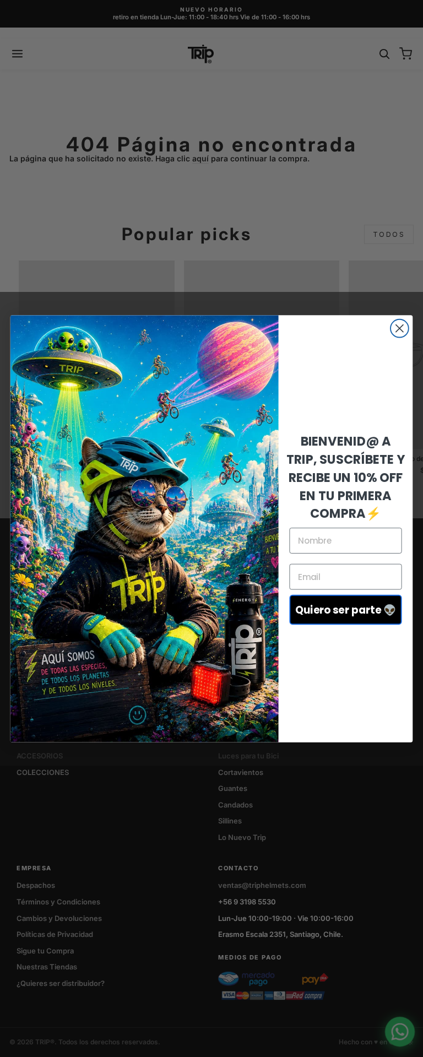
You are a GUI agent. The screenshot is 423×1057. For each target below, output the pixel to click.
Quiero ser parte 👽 (346, 610)
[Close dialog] (400, 328)
